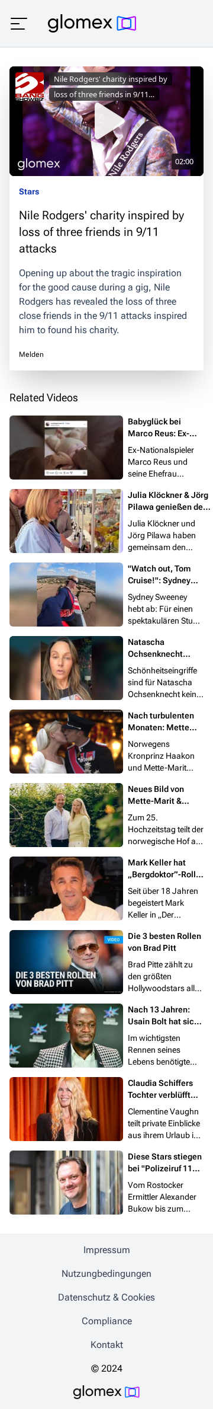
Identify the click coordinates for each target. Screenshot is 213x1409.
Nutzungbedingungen (106, 1273)
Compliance (107, 1321)
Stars (29, 191)
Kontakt (107, 1344)
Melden (31, 354)
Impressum (106, 1249)
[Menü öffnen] (18, 23)
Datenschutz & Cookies (106, 1297)
